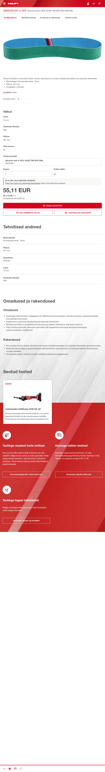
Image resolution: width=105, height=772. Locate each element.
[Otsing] (99, 3)
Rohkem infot (9, 99)
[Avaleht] (13, 3)
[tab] (10, 17)
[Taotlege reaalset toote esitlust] (10, 768)
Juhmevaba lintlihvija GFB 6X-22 (23, 409)
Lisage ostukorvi (54, 206)
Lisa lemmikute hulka (29, 213)
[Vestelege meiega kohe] (15, 768)
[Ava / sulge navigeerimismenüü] (4, 3)
